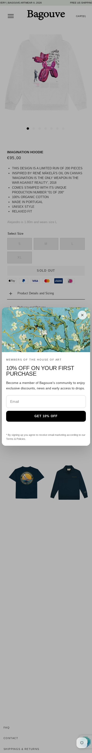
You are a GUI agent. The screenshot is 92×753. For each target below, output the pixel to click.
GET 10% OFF (46, 416)
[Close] (82, 315)
